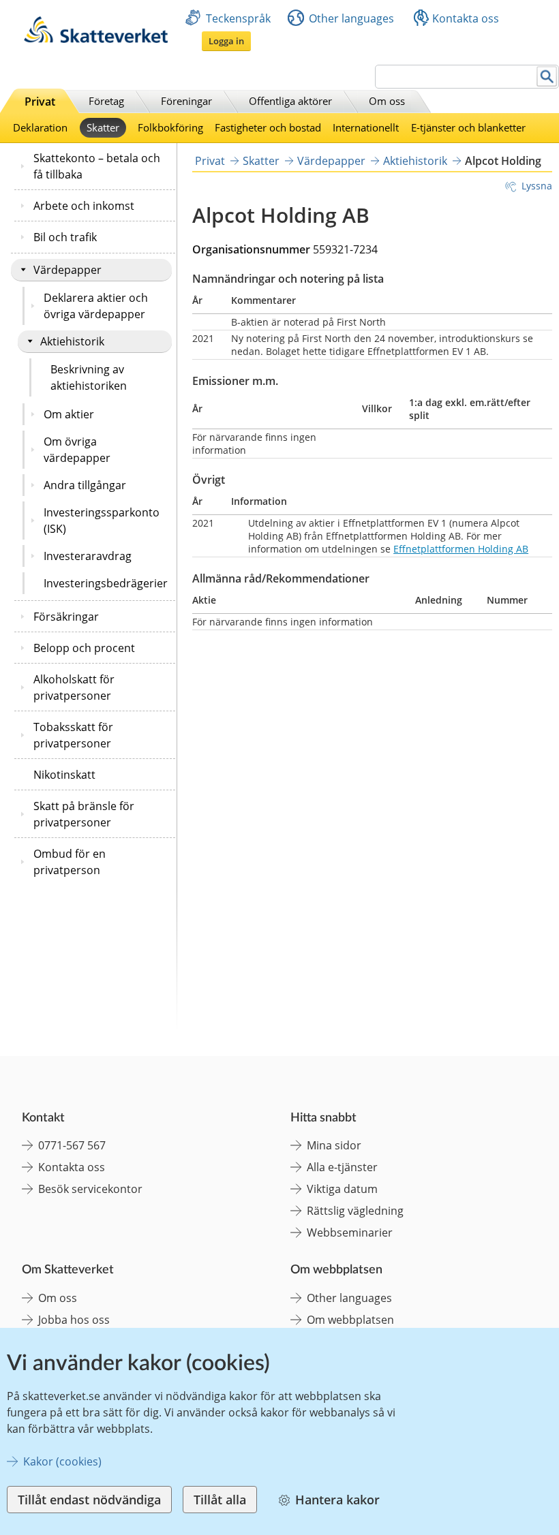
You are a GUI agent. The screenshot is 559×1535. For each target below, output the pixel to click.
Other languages (351, 18)
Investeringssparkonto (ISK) (102, 520)
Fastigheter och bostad (268, 127)
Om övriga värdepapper (77, 449)
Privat (40, 101)
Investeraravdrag (88, 555)
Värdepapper (67, 269)
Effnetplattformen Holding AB (460, 548)
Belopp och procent (84, 647)
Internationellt (366, 127)
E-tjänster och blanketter (468, 127)
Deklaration (40, 127)
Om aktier (69, 414)
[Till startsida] (96, 39)
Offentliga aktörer (290, 101)
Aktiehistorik (72, 341)
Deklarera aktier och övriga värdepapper (96, 306)
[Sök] (547, 76)
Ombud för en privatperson (69, 862)
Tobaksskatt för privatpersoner (73, 735)
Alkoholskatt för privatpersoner (74, 687)
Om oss (387, 101)
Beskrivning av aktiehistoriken (88, 377)
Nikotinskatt (64, 774)
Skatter (103, 127)
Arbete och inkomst (83, 205)
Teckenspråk (238, 18)
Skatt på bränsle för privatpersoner (83, 814)
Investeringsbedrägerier (106, 583)
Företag (106, 101)
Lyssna (537, 185)
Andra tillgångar (85, 485)
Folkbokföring (170, 127)
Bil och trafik (65, 237)
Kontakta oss (465, 18)
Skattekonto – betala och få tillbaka (96, 166)
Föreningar (186, 101)
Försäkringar (66, 616)
